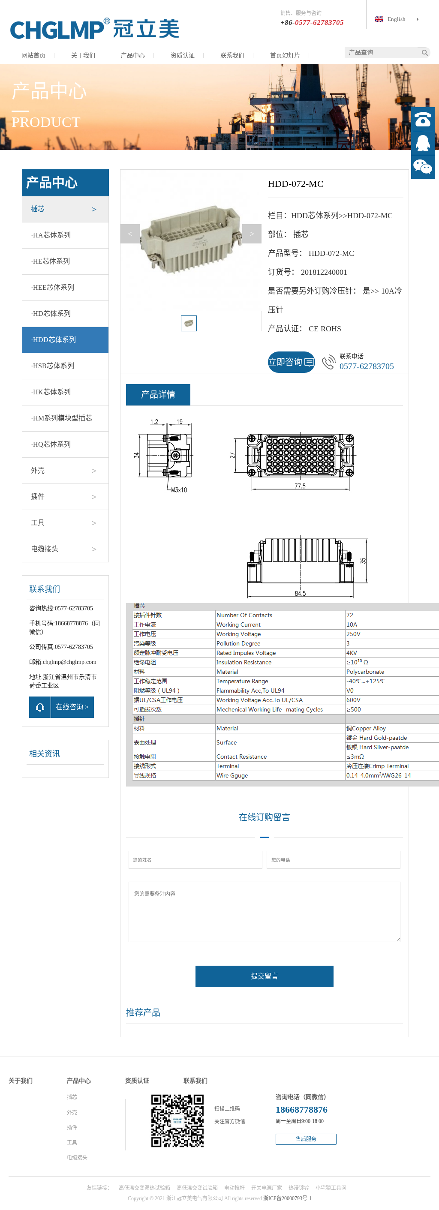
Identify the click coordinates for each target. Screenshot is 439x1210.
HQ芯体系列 (51, 444)
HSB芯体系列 (52, 365)
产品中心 (133, 55)
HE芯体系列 (50, 261)
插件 (38, 496)
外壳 (38, 470)
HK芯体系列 (51, 392)
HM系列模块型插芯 (61, 418)
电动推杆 (234, 1188)
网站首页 (33, 55)
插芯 (38, 209)
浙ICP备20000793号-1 (287, 1198)
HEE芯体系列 (52, 287)
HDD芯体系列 (53, 339)
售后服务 (306, 1139)
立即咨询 (285, 362)
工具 (38, 522)
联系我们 (232, 55)
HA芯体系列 (51, 235)
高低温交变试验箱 (197, 1188)
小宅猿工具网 (331, 1188)
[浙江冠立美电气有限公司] (94, 28)
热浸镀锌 (299, 1188)
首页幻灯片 (285, 55)
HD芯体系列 (51, 313)
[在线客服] (423, 143)
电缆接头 (44, 548)
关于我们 (83, 55)
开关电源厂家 (266, 1188)
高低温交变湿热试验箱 (144, 1188)
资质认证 (183, 55)
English (397, 19)
